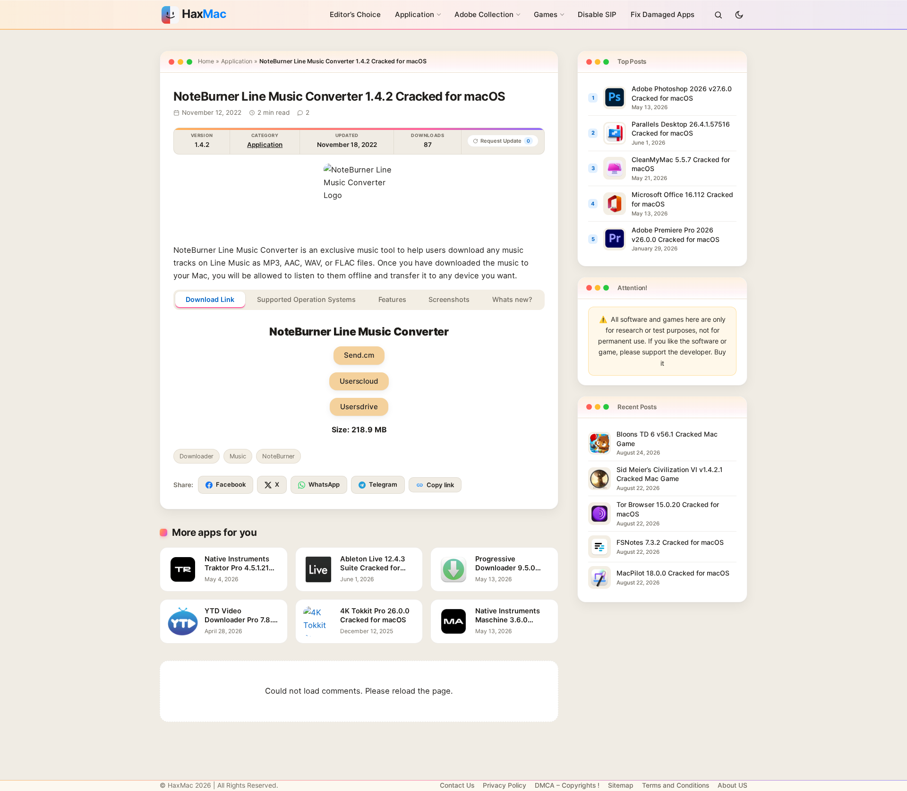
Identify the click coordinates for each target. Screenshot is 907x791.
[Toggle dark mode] (738, 14)
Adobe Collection (483, 14)
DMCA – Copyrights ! (567, 785)
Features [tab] (392, 299)
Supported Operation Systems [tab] (306, 299)
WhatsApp (324, 484)
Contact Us (457, 785)
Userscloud (359, 381)
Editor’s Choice (355, 14)
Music (238, 456)
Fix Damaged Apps (662, 14)
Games (545, 14)
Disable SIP (597, 14)
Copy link (440, 485)
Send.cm (359, 355)
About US (732, 785)
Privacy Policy (504, 785)
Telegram (383, 484)
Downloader (197, 456)
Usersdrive (358, 406)
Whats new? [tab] (512, 299)
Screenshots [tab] (449, 299)
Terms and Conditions (675, 785)
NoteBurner (278, 456)
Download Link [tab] (210, 299)
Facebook (231, 484)
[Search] (718, 14)
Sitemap (620, 785)
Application (414, 14)
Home (206, 61)
